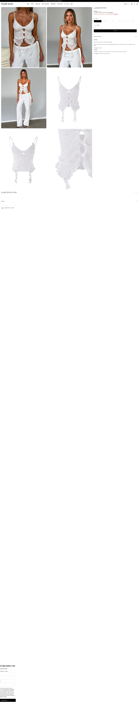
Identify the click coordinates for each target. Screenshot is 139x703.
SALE (71, 3)
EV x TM (66, 3)
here (96, 47)
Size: (95, 18)
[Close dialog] (49, 666)
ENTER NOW (38, 700)
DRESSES (38, 3)
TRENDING (53, 3)
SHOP (32, 3)
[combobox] (29, 684)
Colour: (96, 25)
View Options (110, 12)
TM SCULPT (60, 3)
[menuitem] (28, 3)
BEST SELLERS (45, 3)
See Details (115, 14)
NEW (28, 3)
